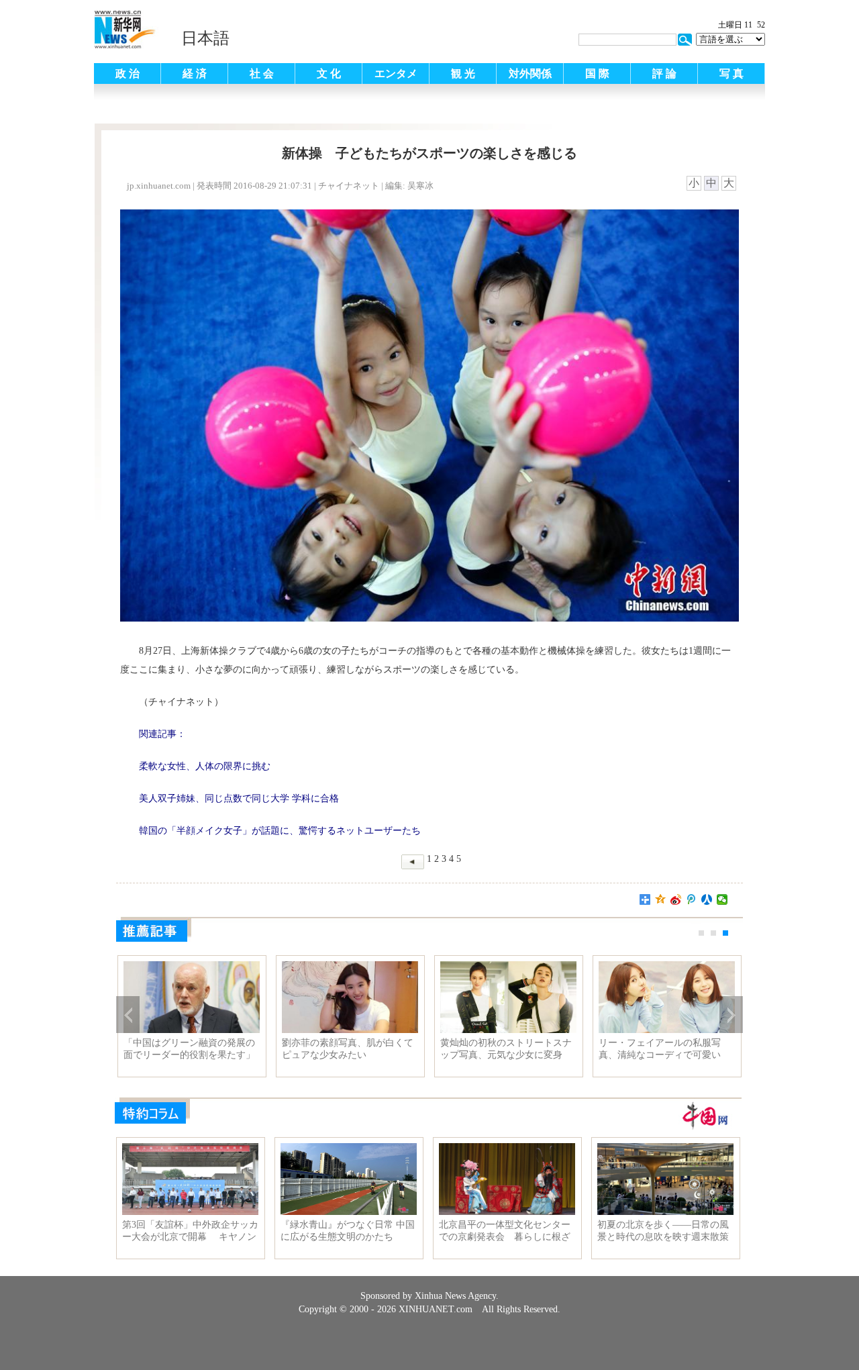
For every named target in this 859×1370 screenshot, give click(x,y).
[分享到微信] (722, 899)
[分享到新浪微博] (676, 899)
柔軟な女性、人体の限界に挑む (506, 1043)
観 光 (463, 73)
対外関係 (530, 73)
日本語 (205, 38)
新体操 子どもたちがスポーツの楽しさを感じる (189, 1049)
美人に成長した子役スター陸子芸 (347, 1049)
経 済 (195, 73)
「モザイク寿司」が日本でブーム (664, 1049)
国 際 (597, 73)
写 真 (731, 73)
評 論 (664, 73)
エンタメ (395, 73)
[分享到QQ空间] (660, 899)
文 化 (329, 73)
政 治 (127, 73)
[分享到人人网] (707, 899)
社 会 (262, 73)
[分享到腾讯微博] (691, 899)
